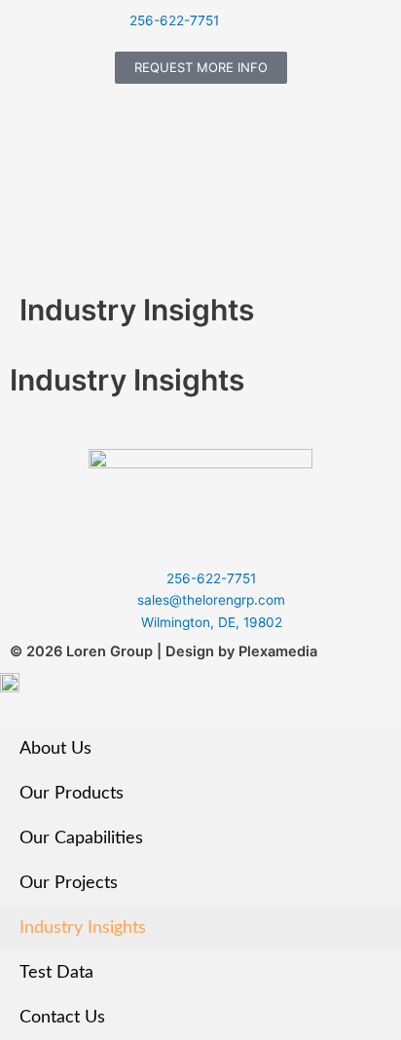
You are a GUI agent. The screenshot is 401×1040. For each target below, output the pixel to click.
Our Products (71, 793)
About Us (55, 748)
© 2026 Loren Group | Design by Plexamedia (163, 651)
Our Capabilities (81, 838)
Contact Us (62, 1017)
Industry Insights (82, 927)
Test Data (56, 972)
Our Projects (68, 882)
